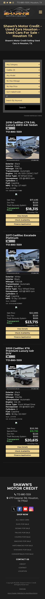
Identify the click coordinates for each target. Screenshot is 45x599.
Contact (22, 568)
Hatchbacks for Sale (22, 545)
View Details (22, 216)
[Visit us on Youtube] (25, 509)
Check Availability (22, 220)
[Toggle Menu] (40, 12)
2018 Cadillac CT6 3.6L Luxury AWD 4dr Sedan (22, 124)
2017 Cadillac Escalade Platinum (21, 236)
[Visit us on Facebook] (19, 509)
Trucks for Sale (22, 533)
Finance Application (22, 224)
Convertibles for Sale (22, 554)
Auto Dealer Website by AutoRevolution (23, 593)
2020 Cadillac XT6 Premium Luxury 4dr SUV (20, 351)
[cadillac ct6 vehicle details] (22, 148)
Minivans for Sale (22, 550)
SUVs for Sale (22, 524)
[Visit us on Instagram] (31, 509)
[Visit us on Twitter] (14, 509)
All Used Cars (22, 520)
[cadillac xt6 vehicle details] (22, 377)
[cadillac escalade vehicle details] (22, 261)
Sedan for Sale (22, 528)
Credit (22, 564)
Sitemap (22, 589)
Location (22, 571)
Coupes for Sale (22, 537)
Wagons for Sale (22, 541)
